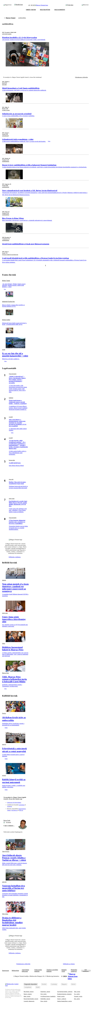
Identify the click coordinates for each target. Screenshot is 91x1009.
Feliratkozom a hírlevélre (81, 77)
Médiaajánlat (15, 970)
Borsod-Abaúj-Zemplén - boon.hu (31, 998)
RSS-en (21, 810)
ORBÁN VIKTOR (31, 9)
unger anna (11, 498)
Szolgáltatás (27, 987)
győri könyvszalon (6, 34)
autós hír (4, 882)
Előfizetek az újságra (69, 964)
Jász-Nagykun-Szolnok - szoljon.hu (64, 991)
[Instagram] (12, 814)
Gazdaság (54, 984)
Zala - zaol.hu (77, 998)
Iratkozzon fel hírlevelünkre (14, 802)
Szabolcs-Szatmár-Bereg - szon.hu (64, 1001)
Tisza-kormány (12, 374)
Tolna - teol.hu (77, 991)
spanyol (4, 744)
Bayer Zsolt (7, 820)
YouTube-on (14, 810)
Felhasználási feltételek (38, 970)
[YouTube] (22, 814)
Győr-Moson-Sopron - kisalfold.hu (48, 996)
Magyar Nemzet (10, 18)
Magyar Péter (5, 673)
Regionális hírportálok (30, 984)
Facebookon (21, 805)
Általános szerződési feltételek (52, 970)
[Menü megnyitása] (85, 5)
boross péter (12, 460)
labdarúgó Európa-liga (8, 301)
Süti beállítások (86, 970)
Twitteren (9, 806)
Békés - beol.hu (27, 996)
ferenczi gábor (6, 319)
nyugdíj (11, 417)
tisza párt (11, 479)
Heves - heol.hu (44, 1001)
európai (4, 775)
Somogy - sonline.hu (61, 998)
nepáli (3, 349)
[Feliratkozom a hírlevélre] (18, 5)
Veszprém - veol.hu (78, 996)
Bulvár (73, 984)
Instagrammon (22, 808)
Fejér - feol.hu (43, 994)
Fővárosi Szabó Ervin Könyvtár (10, 254)
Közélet (44, 984)
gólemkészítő (5, 135)
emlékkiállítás (5, 161)
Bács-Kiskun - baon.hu (29, 991)
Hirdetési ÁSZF (64, 970)
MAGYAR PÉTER (45, 9)
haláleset (11, 397)
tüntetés (4, 580)
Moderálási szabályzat (74, 970)
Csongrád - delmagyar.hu (29, 1001)
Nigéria (4, 713)
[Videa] (19, 814)
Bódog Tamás (6, 280)
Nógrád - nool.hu (61, 996)
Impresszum (5, 970)
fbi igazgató (8, 822)
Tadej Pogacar (5, 851)
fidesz (3, 643)
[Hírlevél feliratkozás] (6, 814)
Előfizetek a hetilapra (15, 557)
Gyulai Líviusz (6, 110)
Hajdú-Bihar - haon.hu (45, 998)
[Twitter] (15, 814)
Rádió (37, 987)
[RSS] (25, 814)
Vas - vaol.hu (77, 994)
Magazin (64, 984)
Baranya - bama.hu (28, 994)
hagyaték (4, 84)
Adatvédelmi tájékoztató (25, 970)
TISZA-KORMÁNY (59, 9)
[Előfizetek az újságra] (69, 5)
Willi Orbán (5, 914)
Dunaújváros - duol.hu (45, 991)
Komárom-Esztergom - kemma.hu (64, 994)
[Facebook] (9, 814)
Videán (9, 810)
